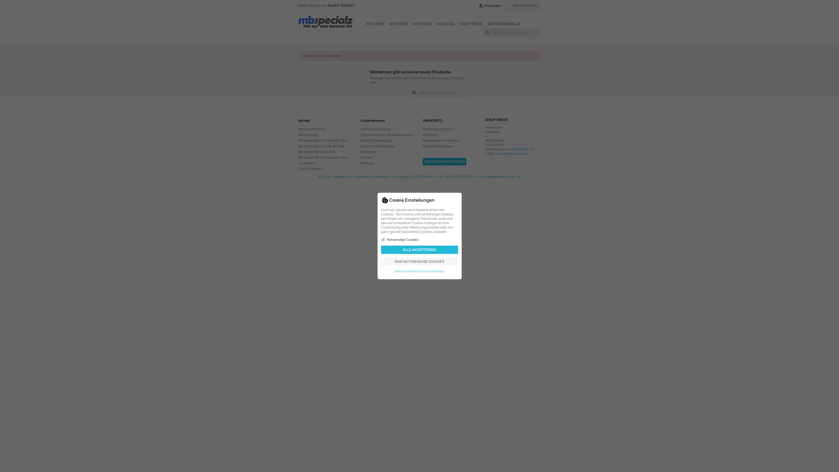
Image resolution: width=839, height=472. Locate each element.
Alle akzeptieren (419, 249)
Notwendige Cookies (402, 240)
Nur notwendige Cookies (419, 261)
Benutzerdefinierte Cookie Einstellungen (419, 271)
